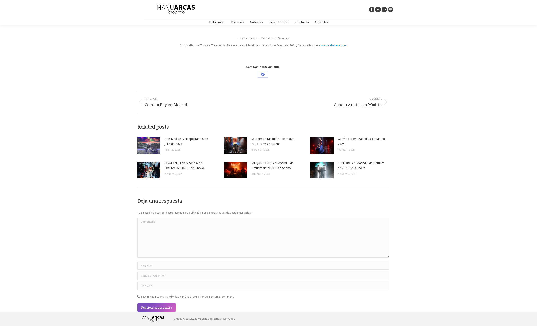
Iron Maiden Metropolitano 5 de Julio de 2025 (186, 141)
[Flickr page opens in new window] (384, 9)
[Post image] (148, 145)
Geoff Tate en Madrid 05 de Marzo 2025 (361, 141)
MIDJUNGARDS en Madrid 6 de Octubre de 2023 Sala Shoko (272, 165)
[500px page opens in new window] (390, 9)
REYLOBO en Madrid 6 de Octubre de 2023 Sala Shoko (361, 165)
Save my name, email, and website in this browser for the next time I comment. (187, 296)
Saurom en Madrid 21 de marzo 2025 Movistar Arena (273, 141)
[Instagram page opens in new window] (378, 9)
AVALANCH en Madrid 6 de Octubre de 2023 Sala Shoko (184, 165)
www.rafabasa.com (334, 45)
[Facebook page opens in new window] (371, 9)
